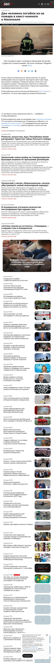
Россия (16, 24)
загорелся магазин (43, 119)
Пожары (12, 24)
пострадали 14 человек (11, 125)
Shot (30, 65)
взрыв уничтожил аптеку (11, 123)
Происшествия (5, 24)
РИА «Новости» (44, 91)
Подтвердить (27, 656)
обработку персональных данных (29, 647)
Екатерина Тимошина (16, 131)
